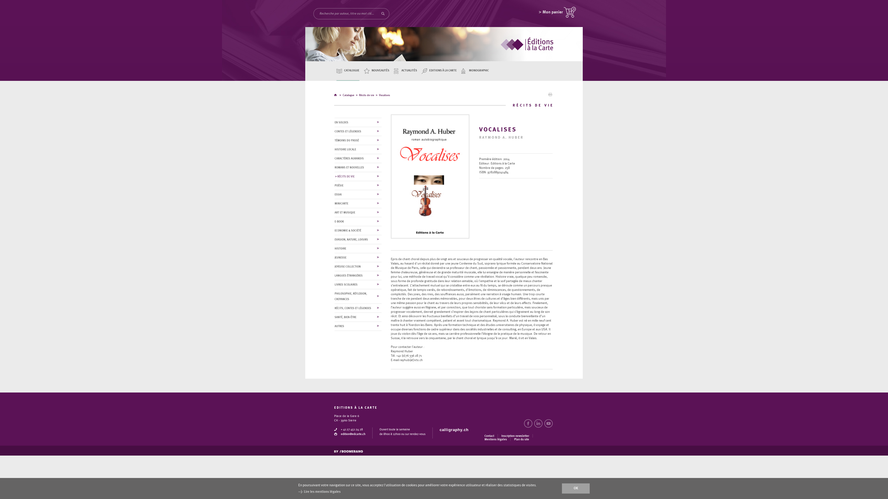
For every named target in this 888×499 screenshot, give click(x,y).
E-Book (339, 221)
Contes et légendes (348, 131)
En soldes (341, 122)
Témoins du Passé (347, 140)
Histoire (340, 248)
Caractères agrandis (349, 158)
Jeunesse (340, 257)
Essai (338, 194)
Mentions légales (495, 439)
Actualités (409, 70)
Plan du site (521, 439)
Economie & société (348, 230)
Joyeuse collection (348, 266)
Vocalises (384, 95)
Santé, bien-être (345, 317)
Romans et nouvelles (349, 167)
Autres (339, 326)
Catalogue (351, 70)
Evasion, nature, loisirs (351, 239)
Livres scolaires (346, 284)
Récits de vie (366, 95)
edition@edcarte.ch (353, 434)
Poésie (339, 185)
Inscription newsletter (515, 436)
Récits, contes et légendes (353, 308)
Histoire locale (345, 149)
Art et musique (345, 212)
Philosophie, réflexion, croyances (351, 296)
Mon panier (553, 12)
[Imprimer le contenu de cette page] (550, 95)
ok (576, 488)
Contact (489, 436)
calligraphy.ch (454, 430)
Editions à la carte (443, 70)
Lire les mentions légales (322, 491)
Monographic (479, 70)
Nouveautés (380, 70)
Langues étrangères (349, 275)
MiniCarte (341, 203)
